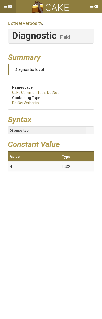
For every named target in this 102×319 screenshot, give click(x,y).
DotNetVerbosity (25, 23)
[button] (8, 6)
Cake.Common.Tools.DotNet (35, 92)
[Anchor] (45, 56)
